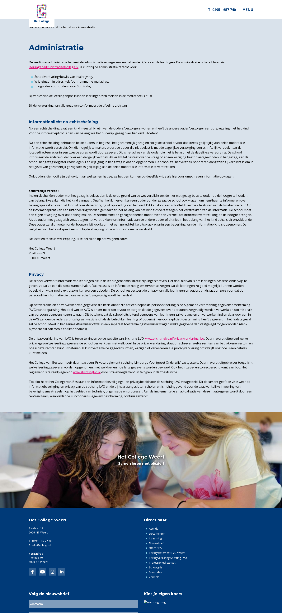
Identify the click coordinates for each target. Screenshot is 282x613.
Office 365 (155, 548)
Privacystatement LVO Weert (167, 553)
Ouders (45, 27)
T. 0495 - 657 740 (222, 9)
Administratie (86, 27)
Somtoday (155, 572)
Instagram (52, 572)
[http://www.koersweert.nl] (155, 602)
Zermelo (154, 577)
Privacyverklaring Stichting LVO (168, 558)
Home (33, 27)
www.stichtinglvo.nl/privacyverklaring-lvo (174, 338)
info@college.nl (41, 545)
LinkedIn (42, 572)
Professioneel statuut (162, 562)
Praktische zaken (64, 27)
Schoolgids (155, 567)
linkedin (61, 572)
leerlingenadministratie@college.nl (53, 67)
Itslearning (155, 538)
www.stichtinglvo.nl (87, 372)
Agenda (153, 528)
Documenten (157, 533)
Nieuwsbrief (156, 543)
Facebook (32, 572)
